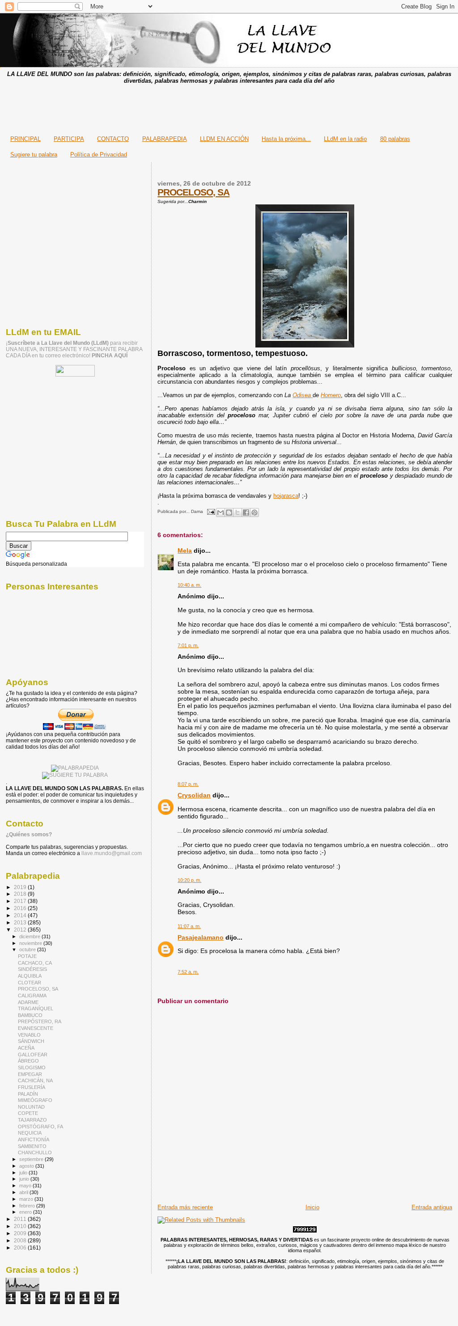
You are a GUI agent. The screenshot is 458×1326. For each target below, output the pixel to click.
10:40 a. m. (189, 585)
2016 (21, 908)
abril (24, 1192)
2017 (21, 901)
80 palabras (395, 139)
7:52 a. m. (188, 971)
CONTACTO (113, 139)
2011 (21, 1219)
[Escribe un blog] (229, 512)
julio (24, 1172)
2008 (21, 1240)
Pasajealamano (201, 937)
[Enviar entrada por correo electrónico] (210, 511)
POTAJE (27, 956)
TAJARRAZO (32, 1120)
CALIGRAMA (32, 995)
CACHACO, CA (35, 963)
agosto (27, 1166)
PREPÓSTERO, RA (39, 1021)
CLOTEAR (29, 982)
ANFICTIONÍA (33, 1139)
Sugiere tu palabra (33, 154)
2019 (21, 887)
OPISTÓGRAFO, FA (40, 1126)
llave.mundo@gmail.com (111, 853)
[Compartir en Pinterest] (254, 512)
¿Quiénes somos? (29, 834)
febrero (27, 1205)
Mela (185, 550)
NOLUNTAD (31, 1107)
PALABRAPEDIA (164, 139)
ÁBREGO (28, 1060)
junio (24, 1179)
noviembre (31, 943)
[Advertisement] (229, 107)
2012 (21, 929)
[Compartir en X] (237, 512)
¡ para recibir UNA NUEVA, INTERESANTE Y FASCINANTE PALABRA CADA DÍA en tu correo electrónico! (74, 349)
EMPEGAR (30, 1074)
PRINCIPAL (25, 139)
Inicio (312, 1207)
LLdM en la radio (345, 139)
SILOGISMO (32, 1067)
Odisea (302, 395)
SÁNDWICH (31, 1041)
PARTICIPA (69, 139)
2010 (21, 1226)
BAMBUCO (30, 1015)
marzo (26, 1199)
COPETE (28, 1113)
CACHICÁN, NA (35, 1080)
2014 (21, 915)
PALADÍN (28, 1094)
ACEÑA (26, 1048)
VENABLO (29, 1035)
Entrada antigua (431, 1207)
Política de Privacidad (98, 154)
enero (26, 1212)
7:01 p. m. (188, 645)
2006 (21, 1247)
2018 (21, 894)
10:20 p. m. (189, 880)
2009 (21, 1233)
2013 (21, 922)
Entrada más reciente (185, 1207)
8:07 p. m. (188, 784)
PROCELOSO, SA (193, 192)
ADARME (28, 1002)
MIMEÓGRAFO (35, 1100)
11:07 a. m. (189, 926)
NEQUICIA (30, 1132)
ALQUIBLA (30, 976)
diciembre (30, 936)
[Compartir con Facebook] (246, 512)
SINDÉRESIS (32, 969)
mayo (26, 1185)
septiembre (32, 1159)
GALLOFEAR (32, 1054)
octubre (28, 949)
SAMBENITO (32, 1146)
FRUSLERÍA (31, 1087)
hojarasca (285, 495)
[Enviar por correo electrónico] (220, 512)
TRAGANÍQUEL (35, 1008)
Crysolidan (194, 795)
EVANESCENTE (35, 1028)
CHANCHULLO (35, 1152)
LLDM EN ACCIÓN (224, 139)
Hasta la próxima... (286, 139)
